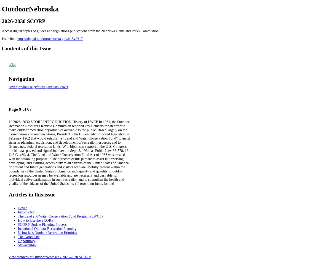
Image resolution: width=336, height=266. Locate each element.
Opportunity (26, 241)
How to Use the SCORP (35, 220)
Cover (22, 208)
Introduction (26, 212)
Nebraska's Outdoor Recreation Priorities (47, 233)
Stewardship (27, 245)
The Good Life (29, 237)
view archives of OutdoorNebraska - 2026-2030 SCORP (50, 257)
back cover (60, 87)
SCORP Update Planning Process (42, 224)
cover (13, 87)
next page (46, 87)
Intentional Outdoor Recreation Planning (47, 229)
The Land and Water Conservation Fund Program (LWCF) (60, 216)
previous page (27, 87)
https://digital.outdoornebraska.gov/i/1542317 (50, 39)
